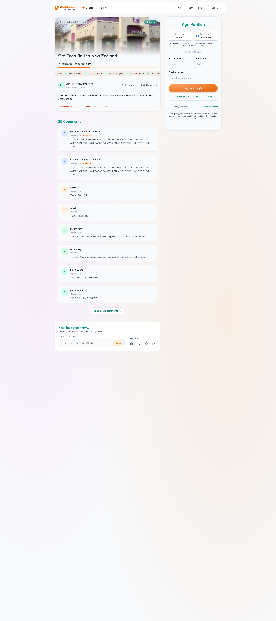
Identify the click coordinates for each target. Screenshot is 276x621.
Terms (195, 114)
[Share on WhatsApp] (146, 344)
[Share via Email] (154, 344)
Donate (89, 8)
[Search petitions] (179, 8)
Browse (105, 8)
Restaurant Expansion (92, 106)
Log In (215, 8)
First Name (175, 58)
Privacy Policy (207, 114)
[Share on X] (139, 344)
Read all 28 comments (108, 310)
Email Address (177, 72)
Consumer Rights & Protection (73, 22)
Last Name (200, 58)
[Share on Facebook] (131, 344)
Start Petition (195, 8)
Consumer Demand (69, 106)
